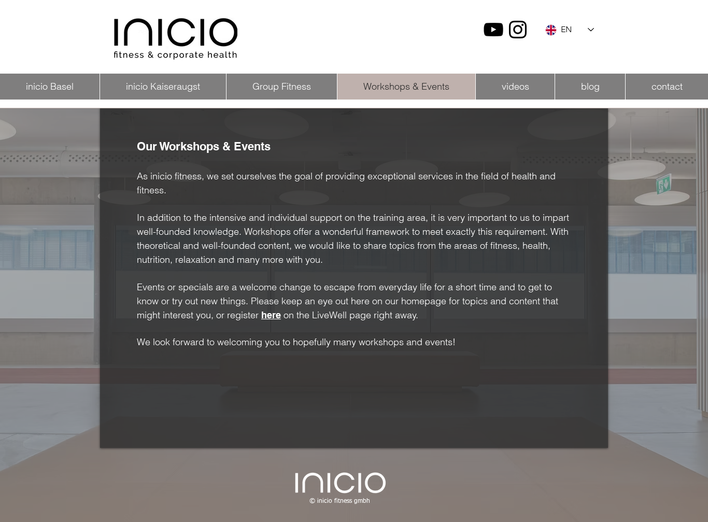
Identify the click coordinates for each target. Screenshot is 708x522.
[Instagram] (518, 29)
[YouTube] (493, 29)
